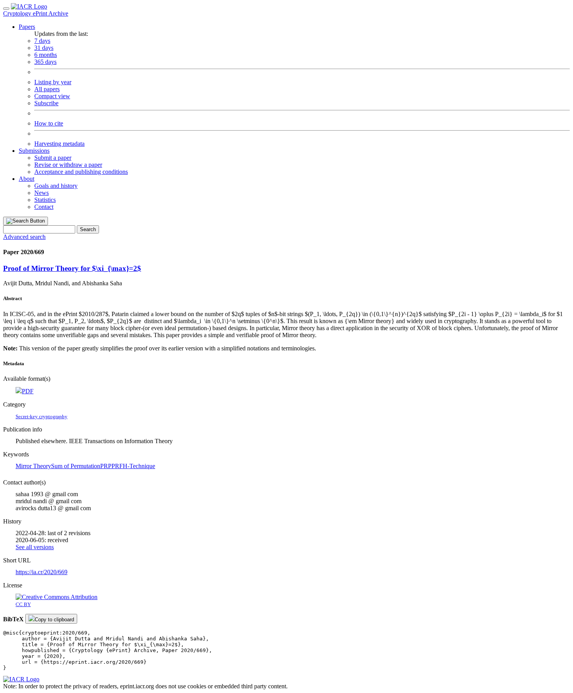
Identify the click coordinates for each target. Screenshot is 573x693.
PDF (28, 391)
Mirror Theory (33, 466)
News (41, 192)
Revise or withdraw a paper (68, 164)
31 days (43, 47)
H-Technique (139, 466)
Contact (43, 206)
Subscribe (46, 103)
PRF (117, 466)
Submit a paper (52, 157)
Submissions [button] (34, 150)
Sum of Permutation (75, 466)
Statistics (45, 199)
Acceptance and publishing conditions (81, 171)
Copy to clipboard (54, 619)
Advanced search (24, 236)
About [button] (26, 178)
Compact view (52, 96)
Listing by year (52, 82)
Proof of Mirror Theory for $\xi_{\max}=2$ (72, 268)
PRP (105, 466)
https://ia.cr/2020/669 (41, 572)
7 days (42, 40)
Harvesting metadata (59, 143)
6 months (45, 54)
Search (88, 229)
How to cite (48, 123)
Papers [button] (27, 26)
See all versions (35, 547)
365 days (45, 61)
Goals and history (56, 185)
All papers (47, 89)
